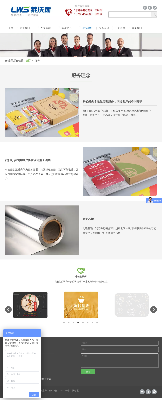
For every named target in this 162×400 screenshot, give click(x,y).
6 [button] (88, 322)
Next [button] (153, 309)
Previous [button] (8, 309)
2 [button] (69, 322)
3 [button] (73, 322)
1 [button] (64, 322)
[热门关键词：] (154, 14)
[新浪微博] (145, 8)
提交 (88, 372)
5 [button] (83, 322)
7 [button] (92, 322)
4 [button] (78, 322)
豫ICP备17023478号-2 (60, 390)
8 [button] (97, 322)
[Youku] (150, 8)
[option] (30, 305)
